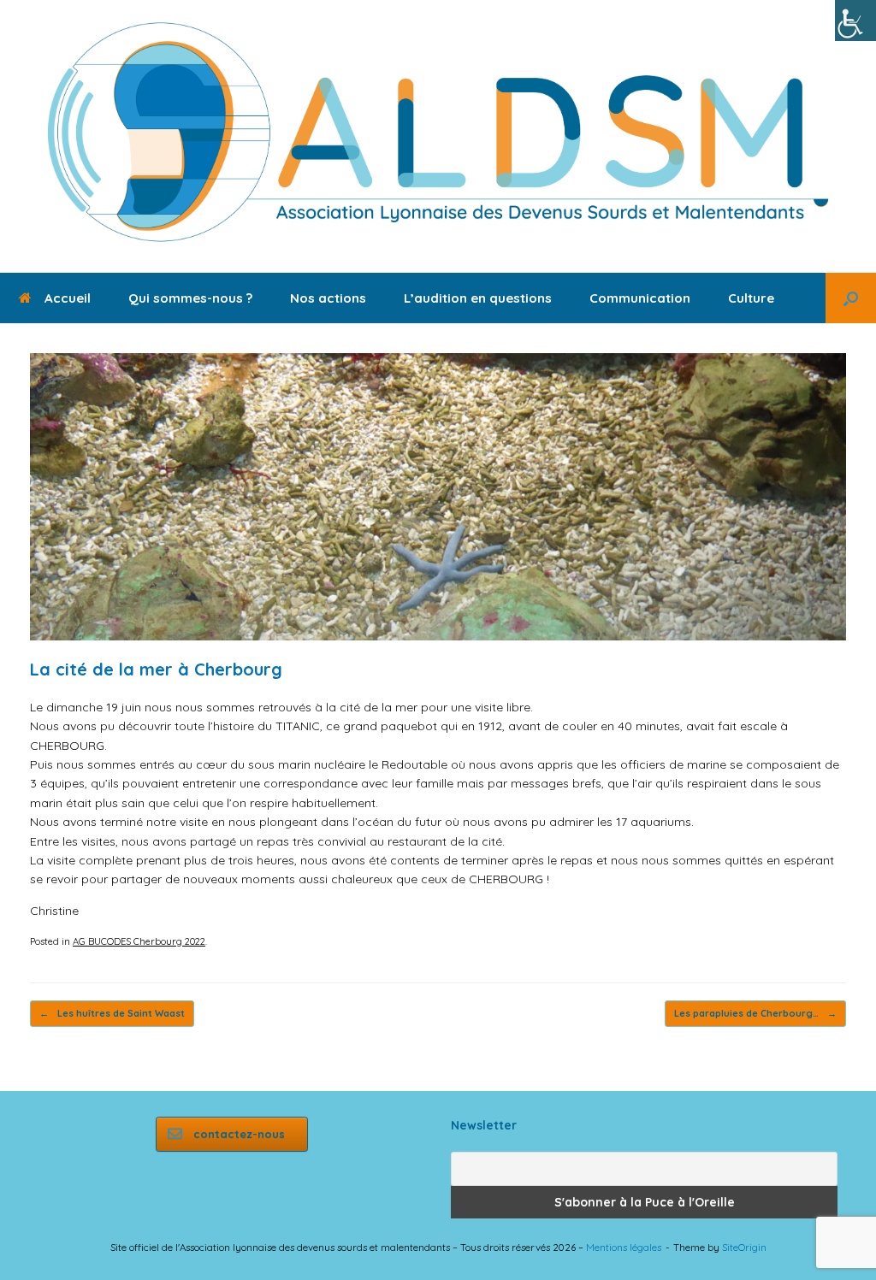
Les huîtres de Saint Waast (112, 1013)
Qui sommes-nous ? (190, 298)
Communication (639, 298)
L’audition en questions (478, 298)
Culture (751, 298)
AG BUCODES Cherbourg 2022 (139, 941)
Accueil (67, 298)
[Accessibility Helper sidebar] (855, 20)
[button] (851, 298)
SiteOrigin (744, 1247)
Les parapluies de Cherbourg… (755, 1013)
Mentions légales (623, 1247)
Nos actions (328, 298)
